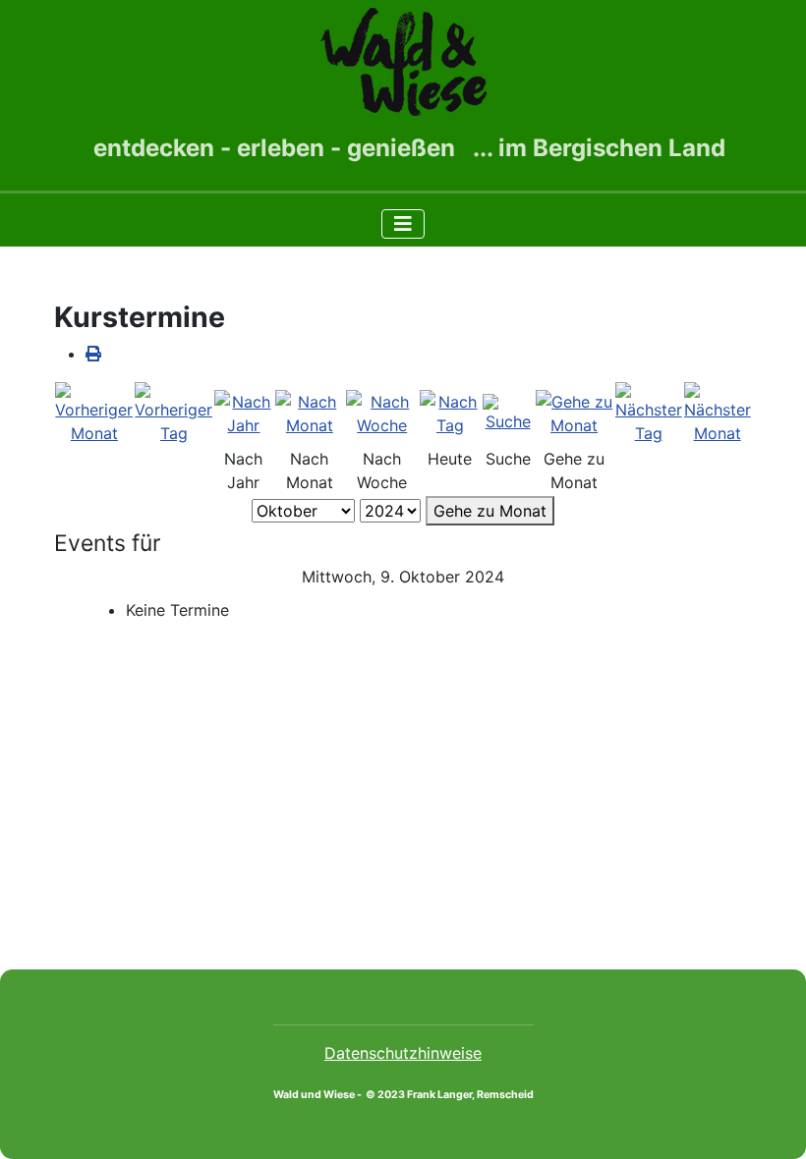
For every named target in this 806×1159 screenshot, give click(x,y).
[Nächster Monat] (717, 412)
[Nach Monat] (309, 412)
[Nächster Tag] (648, 412)
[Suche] (508, 412)
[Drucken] (93, 353)
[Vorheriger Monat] (94, 412)
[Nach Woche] (382, 412)
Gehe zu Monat (490, 511)
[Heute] (450, 412)
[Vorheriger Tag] (173, 412)
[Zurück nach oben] (771, 1122)
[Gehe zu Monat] (574, 412)
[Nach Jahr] (243, 412)
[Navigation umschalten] (403, 224)
